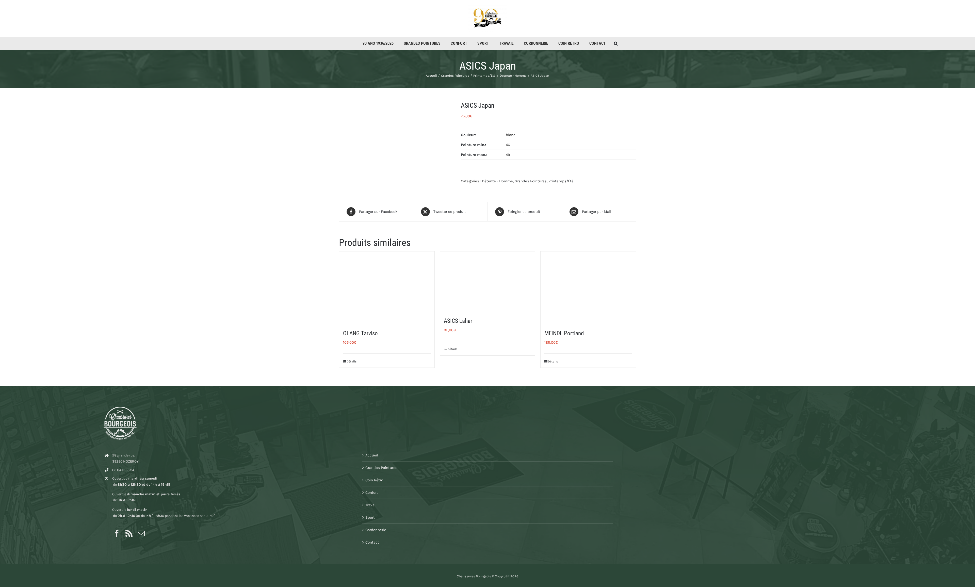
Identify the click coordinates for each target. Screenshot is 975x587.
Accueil (371, 455)
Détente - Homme (497, 181)
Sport (370, 517)
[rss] (129, 533)
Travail (371, 505)
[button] (616, 43)
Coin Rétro (374, 480)
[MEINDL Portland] (588, 287)
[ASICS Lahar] (487, 280)
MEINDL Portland (564, 333)
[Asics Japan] (396, 144)
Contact (372, 542)
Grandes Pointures (531, 181)
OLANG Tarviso (360, 333)
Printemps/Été (561, 181)
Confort (371, 492)
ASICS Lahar (458, 321)
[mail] (141, 533)
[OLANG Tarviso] (386, 287)
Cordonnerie (375, 530)
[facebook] (116, 533)
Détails (351, 361)
